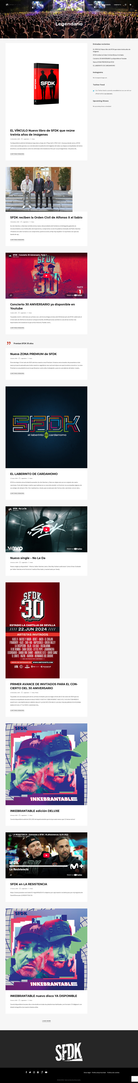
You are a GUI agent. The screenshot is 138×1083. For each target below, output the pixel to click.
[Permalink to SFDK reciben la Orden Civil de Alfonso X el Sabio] (39, 189)
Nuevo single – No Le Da (27, 558)
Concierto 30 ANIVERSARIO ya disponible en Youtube (110, 58)
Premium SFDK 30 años (23, 343)
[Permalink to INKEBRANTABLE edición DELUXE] (46, 764)
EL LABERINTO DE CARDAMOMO (34, 474)
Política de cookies (113, 1072)
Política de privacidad (99, 1072)
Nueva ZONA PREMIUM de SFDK (33, 354)
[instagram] (125, 4)
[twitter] (30, 1072)
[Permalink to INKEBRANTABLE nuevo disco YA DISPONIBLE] (46, 949)
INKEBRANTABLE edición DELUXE (35, 811)
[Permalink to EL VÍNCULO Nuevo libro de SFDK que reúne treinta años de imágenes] (46, 84)
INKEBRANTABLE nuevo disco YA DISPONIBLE (43, 996)
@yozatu (109, 93)
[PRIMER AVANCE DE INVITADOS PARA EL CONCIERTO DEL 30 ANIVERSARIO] (33, 630)
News (33, 139)
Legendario (26, 139)
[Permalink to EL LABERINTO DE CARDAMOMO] (46, 427)
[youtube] (46, 1073)
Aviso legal (87, 1072)
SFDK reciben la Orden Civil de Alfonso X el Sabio (46, 217)
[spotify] (130, 4)
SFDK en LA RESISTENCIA (28, 884)
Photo (36, 692)
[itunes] (42, 1072)
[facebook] (26, 1072)
